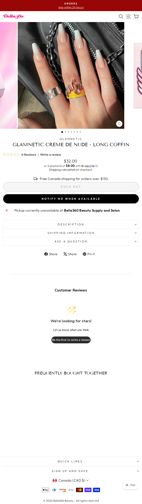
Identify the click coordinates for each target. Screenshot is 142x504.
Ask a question (71, 241)
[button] (71, 166)
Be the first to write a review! (71, 340)
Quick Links (70, 461)
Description (71, 224)
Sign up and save (70, 471)
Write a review (50, 154)
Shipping (55, 169)
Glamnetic (71, 139)
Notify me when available (71, 198)
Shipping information (71, 233)
